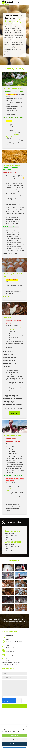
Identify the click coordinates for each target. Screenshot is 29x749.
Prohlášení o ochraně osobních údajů (18, 747)
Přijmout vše (14, 735)
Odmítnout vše (14, 740)
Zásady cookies (6, 747)
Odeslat (14, 705)
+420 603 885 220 (10, 651)
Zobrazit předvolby (14, 744)
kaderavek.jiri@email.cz (11, 655)
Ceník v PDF (14, 413)
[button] (26, 727)
